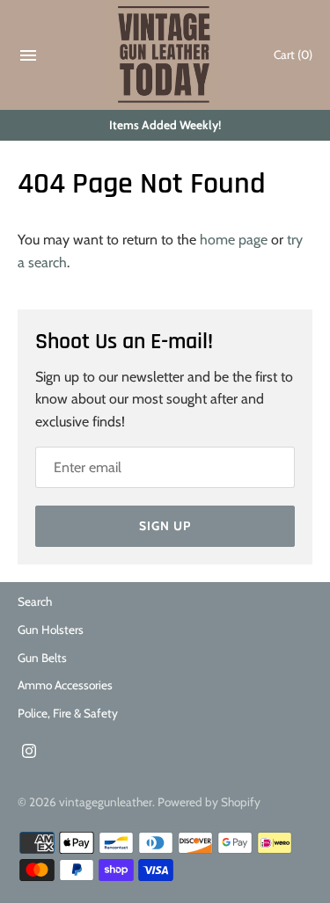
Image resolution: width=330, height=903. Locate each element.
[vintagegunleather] (165, 55)
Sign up (165, 526)
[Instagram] (29, 754)
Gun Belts (42, 658)
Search (35, 601)
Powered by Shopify (209, 802)
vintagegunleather (105, 802)
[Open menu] (28, 59)
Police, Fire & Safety (68, 713)
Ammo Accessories (65, 685)
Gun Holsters (51, 630)
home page (234, 239)
